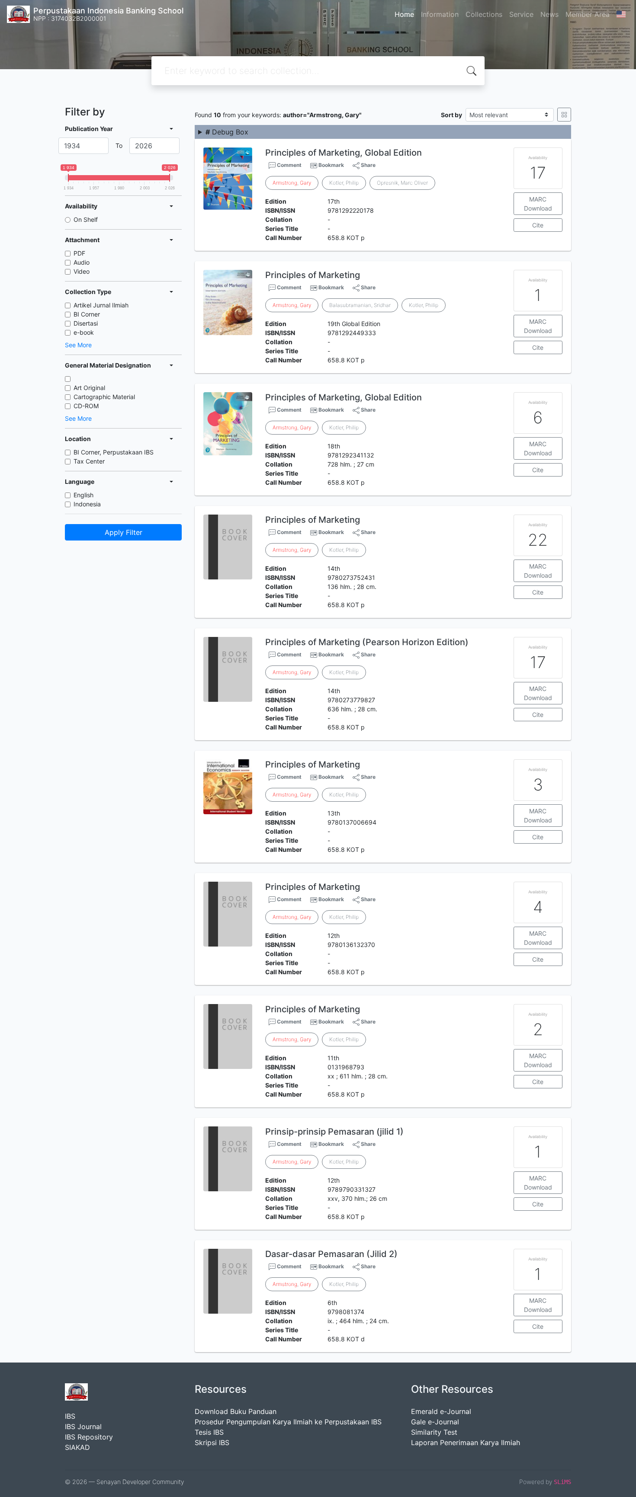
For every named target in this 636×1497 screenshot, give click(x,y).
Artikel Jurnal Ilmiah (101, 305)
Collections (484, 14)
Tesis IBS (209, 1432)
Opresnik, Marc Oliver (402, 182)
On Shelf (86, 219)
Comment (289, 165)
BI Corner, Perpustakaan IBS (114, 452)
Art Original (89, 387)
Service (521, 14)
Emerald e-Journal (441, 1411)
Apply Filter (123, 532)
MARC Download (538, 203)
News (549, 14)
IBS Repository (89, 1437)
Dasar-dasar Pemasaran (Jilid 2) (331, 1254)
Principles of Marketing (312, 275)
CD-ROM (86, 405)
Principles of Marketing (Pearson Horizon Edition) (367, 642)
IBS (70, 1416)
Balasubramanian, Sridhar (360, 305)
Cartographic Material (104, 396)
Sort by (451, 114)
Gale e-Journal (435, 1421)
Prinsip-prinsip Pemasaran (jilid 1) (334, 1131)
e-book (84, 332)
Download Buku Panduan (235, 1411)
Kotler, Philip (344, 182)
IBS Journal (83, 1426)
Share (368, 165)
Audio (82, 262)
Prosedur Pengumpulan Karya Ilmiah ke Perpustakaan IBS (288, 1421)
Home (404, 14)
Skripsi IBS (212, 1442)
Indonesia (87, 504)
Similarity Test (434, 1432)
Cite (537, 225)
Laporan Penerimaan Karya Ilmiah (465, 1442)
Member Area (587, 14)
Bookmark (331, 165)
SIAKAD (77, 1447)
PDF (79, 253)
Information (440, 14)
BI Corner (87, 314)
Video (82, 271)
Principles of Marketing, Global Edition (343, 152)
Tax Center (89, 461)
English (83, 495)
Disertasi (86, 323)
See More (78, 345)
